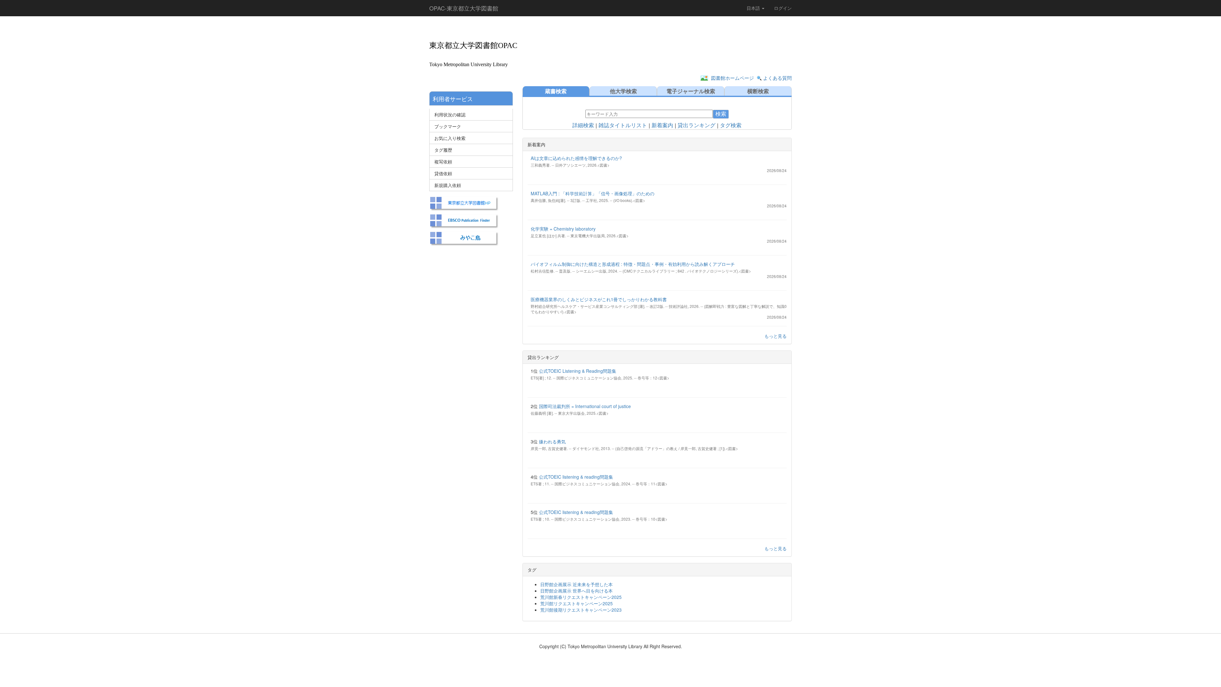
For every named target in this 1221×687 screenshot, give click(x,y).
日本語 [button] (754, 8)
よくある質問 (777, 77)
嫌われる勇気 (552, 441)
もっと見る (775, 336)
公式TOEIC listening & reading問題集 (576, 477)
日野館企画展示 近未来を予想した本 (576, 584)
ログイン (783, 8)
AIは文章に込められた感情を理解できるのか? (576, 158)
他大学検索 (623, 91)
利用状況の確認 (450, 114)
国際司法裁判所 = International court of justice (585, 406)
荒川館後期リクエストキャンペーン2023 (581, 610)
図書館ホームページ (732, 77)
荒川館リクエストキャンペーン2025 (576, 603)
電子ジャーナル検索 (690, 91)
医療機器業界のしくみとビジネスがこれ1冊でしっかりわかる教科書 (599, 299)
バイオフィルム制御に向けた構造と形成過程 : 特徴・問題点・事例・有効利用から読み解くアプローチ (633, 264)
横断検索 (758, 91)
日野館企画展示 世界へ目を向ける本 (576, 590)
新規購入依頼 (447, 185)
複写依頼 (443, 161)
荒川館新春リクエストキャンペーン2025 (581, 597)
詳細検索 (583, 125)
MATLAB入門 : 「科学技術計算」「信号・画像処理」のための (592, 193)
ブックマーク (447, 126)
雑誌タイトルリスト (622, 125)
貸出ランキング (696, 125)
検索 (720, 114)
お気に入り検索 (450, 138)
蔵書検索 (556, 91)
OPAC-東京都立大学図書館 (463, 8)
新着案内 (662, 125)
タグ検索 (731, 125)
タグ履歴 (443, 150)
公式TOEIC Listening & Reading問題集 (577, 371)
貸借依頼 (443, 173)
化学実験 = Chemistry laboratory (563, 229)
